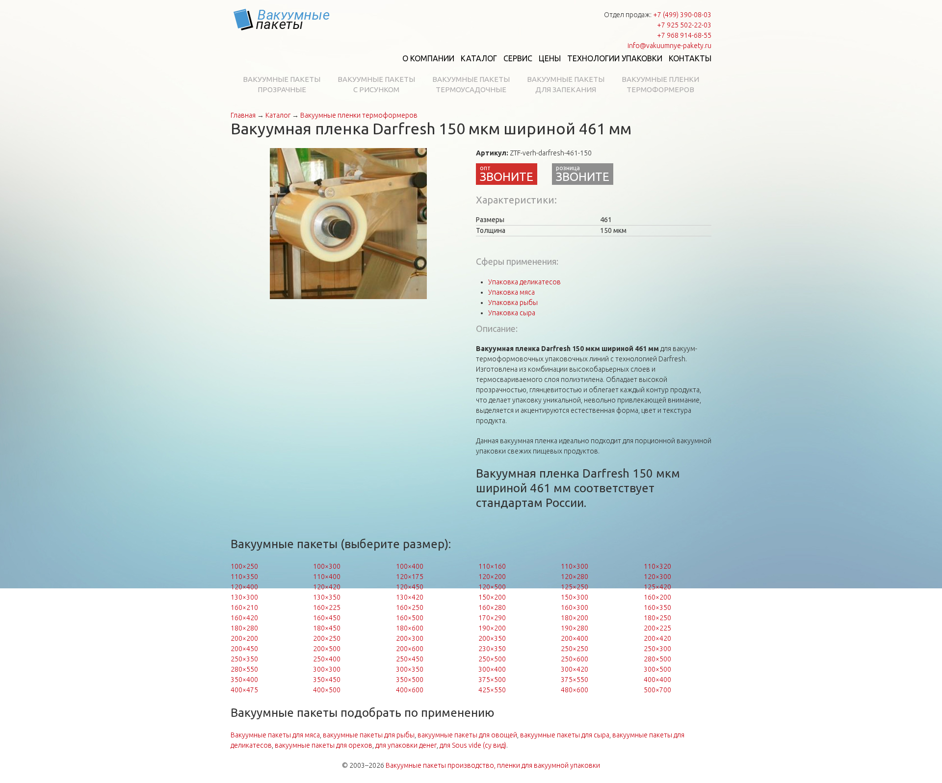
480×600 (574, 690)
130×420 (409, 597)
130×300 (244, 597)
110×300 (574, 566)
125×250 (574, 587)
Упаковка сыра (511, 313)
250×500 (492, 659)
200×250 (326, 638)
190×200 (492, 628)
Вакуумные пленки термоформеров (660, 84)
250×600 (574, 659)
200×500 (326, 649)
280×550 (244, 669)
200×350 (492, 638)
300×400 (492, 669)
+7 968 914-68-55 (684, 35)
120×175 (409, 577)
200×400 (574, 638)
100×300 (326, 566)
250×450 (409, 659)
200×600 (409, 649)
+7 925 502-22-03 (684, 25)
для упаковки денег (406, 745)
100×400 (409, 566)
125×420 (657, 587)
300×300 (326, 669)
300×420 (574, 669)
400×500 (326, 690)
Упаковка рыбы (513, 302)
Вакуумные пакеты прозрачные (281, 84)
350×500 (409, 679)
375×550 (574, 679)
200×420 (657, 638)
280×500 (657, 659)
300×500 (657, 669)
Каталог (479, 58)
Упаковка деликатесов (524, 282)
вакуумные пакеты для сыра (564, 735)
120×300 (657, 577)
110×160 (492, 566)
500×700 (657, 690)
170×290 (492, 618)
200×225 (657, 628)
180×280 (244, 628)
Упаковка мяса (511, 292)
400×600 (409, 690)
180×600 (409, 628)
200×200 (244, 638)
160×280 (492, 607)
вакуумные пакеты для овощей (467, 735)
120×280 (574, 577)
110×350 (244, 577)
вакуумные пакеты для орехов (323, 745)
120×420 (326, 587)
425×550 (492, 690)
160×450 (326, 618)
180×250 (657, 618)
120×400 (244, 587)
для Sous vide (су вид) (473, 745)
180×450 (326, 628)
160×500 (409, 618)
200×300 (409, 638)
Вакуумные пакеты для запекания (565, 84)
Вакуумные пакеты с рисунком (376, 84)
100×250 (244, 566)
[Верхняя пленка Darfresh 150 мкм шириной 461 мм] (348, 223)
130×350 (326, 597)
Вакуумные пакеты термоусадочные (471, 84)
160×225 (326, 607)
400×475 (244, 690)
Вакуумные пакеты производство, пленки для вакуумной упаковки (493, 765)
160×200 (657, 597)
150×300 (574, 597)
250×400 (326, 659)
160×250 (409, 607)
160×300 (574, 607)
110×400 (326, 577)
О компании (428, 58)
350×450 (326, 679)
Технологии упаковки (614, 58)
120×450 (409, 587)
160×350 (657, 607)
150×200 (492, 597)
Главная (243, 115)
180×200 (574, 618)
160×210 (244, 607)
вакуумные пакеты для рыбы (369, 735)
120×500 (492, 587)
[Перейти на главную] (282, 19)
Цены (550, 58)
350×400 (244, 679)
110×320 (657, 566)
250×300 (657, 649)
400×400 (657, 679)
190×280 (574, 628)
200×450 (244, 649)
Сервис (517, 58)
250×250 (574, 649)
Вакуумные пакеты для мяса (275, 735)
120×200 (492, 577)
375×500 (492, 679)
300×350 (409, 669)
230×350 (492, 649)
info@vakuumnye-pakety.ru (669, 46)
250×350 (244, 659)
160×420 (244, 618)
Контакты (690, 58)
